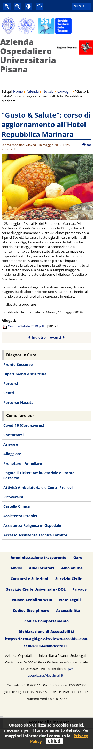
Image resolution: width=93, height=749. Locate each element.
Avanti (56, 337)
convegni (64, 91)
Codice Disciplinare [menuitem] (31, 610)
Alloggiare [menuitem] (12, 453)
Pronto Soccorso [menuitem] (18, 364)
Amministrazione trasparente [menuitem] (38, 557)
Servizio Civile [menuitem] (68, 578)
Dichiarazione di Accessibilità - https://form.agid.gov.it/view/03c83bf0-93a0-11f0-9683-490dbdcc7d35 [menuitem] (46, 638)
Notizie (48, 91)
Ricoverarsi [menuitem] (13, 497)
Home (18, 91)
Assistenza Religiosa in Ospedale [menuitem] (32, 525)
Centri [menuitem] (8, 392)
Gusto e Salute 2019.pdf (26, 326)
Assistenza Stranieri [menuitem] (20, 515)
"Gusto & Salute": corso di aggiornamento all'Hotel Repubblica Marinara (46, 124)
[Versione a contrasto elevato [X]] (29, 6)
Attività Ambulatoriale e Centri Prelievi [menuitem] (38, 487)
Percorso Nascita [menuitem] (18, 402)
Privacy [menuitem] (79, 589)
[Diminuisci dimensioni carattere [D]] (7, 6)
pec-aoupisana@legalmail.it (51, 672)
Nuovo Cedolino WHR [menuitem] (32, 599)
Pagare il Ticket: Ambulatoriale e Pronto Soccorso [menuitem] (39, 475)
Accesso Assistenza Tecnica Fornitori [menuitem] (35, 534)
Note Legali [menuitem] (70, 599)
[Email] (89, 145)
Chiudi (55, 741)
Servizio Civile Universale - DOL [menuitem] (36, 589)
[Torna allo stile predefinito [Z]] (39, 6)
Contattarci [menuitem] (13, 434)
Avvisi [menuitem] (16, 568)
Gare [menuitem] (77, 557)
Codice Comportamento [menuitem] (46, 621)
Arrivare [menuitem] (10, 444)
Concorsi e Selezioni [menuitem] (29, 578)
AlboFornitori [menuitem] (41, 568)
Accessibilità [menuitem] (68, 610)
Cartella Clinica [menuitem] (16, 506)
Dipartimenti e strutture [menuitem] (25, 374)
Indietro (38, 337)
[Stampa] (84, 145)
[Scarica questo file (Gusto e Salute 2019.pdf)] (5, 326)
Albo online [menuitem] (72, 568)
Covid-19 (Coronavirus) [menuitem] (23, 425)
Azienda (33, 91)
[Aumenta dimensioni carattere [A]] (17, 6)
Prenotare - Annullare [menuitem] (22, 463)
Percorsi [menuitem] (10, 383)
